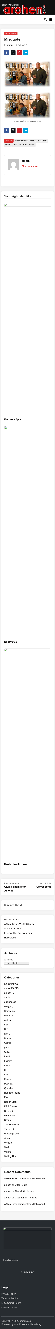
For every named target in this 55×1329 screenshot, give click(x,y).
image (33, 141)
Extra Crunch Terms (11, 1303)
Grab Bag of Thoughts (26, 1197)
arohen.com (25, 1321)
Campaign (9, 1011)
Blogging (8, 1006)
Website (8, 1143)
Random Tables (12, 1093)
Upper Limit (21, 1185)
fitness (7, 1038)
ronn (31, 145)
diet (6, 1024)
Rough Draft (10, 1102)
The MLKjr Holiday (24, 1191)
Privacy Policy (8, 1294)
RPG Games (10, 1106)
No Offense (10, 642)
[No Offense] (27, 532)
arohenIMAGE (10, 33)
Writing (7, 1152)
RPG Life (8, 1111)
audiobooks (10, 1002)
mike (15, 145)
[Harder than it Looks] (27, 755)
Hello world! (10, 937)
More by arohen (30, 166)
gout (6, 1047)
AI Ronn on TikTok (13, 928)
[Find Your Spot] (27, 310)
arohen (10, 45)
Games (7, 1043)
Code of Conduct (9, 1307)
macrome (42, 141)
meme (7, 145)
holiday (8, 1061)
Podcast (8, 1083)
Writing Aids (10, 1156)
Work (6, 1147)
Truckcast (9, 1129)
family (7, 1034)
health (7, 1056)
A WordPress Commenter (17, 1178)
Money (7, 1079)
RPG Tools (9, 1115)
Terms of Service (9, 1298)
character (9, 1015)
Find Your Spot (12, 419)
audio (7, 997)
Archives (8, 959)
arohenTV (9, 993)
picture (23, 145)
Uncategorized (11, 1133)
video (7, 1138)
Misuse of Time (11, 919)
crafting (8, 1020)
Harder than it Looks (15, 864)
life (5, 1070)
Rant (6, 1097)
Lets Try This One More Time (18, 933)
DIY (6, 1029)
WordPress (19, 1324)
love (6, 1074)
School (7, 1120)
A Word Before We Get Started (19, 924)
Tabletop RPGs (11, 1124)
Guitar (7, 1052)
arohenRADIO (11, 988)
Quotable (8, 1088)
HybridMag (35, 1324)
